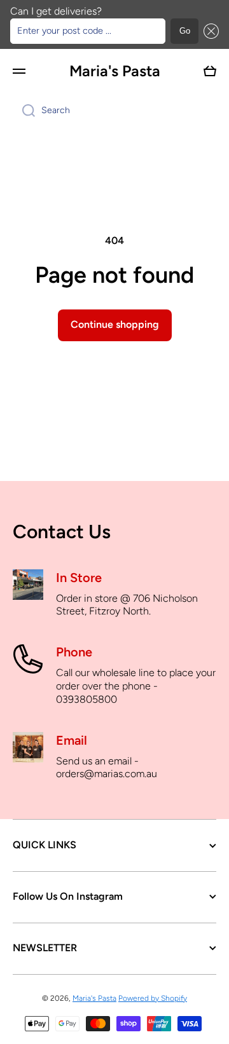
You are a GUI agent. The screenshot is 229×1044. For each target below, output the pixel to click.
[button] (208, 31)
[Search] (24, 110)
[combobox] (114, 110)
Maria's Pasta (94, 998)
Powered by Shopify (152, 998)
